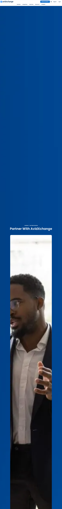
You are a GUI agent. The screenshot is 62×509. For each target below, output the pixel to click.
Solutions (19, 4)
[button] (51, 2)
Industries (31, 4)
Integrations (24, 4)
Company (43, 4)
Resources (37, 4)
